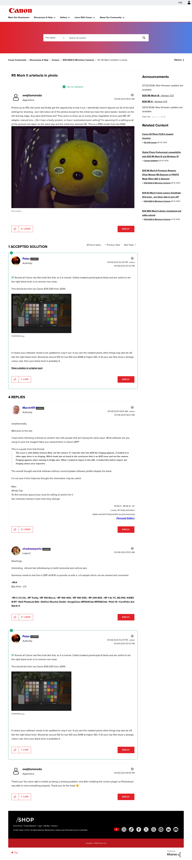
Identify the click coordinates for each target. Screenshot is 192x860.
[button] (137, 405)
